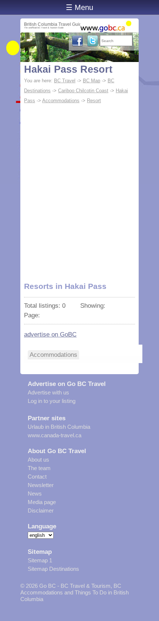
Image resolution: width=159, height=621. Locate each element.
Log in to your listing (51, 401)
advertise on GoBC (50, 334)
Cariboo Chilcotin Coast (83, 90)
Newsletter (41, 485)
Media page (42, 502)
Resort (94, 100)
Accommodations (61, 100)
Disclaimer (41, 510)
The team (39, 468)
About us (38, 459)
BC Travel (64, 80)
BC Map (91, 80)
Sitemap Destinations (53, 569)
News (35, 493)
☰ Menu (79, 7)
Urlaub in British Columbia (59, 427)
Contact (37, 476)
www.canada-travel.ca (54, 435)
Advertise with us (48, 392)
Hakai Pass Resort (68, 69)
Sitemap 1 (40, 560)
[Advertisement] (79, 189)
